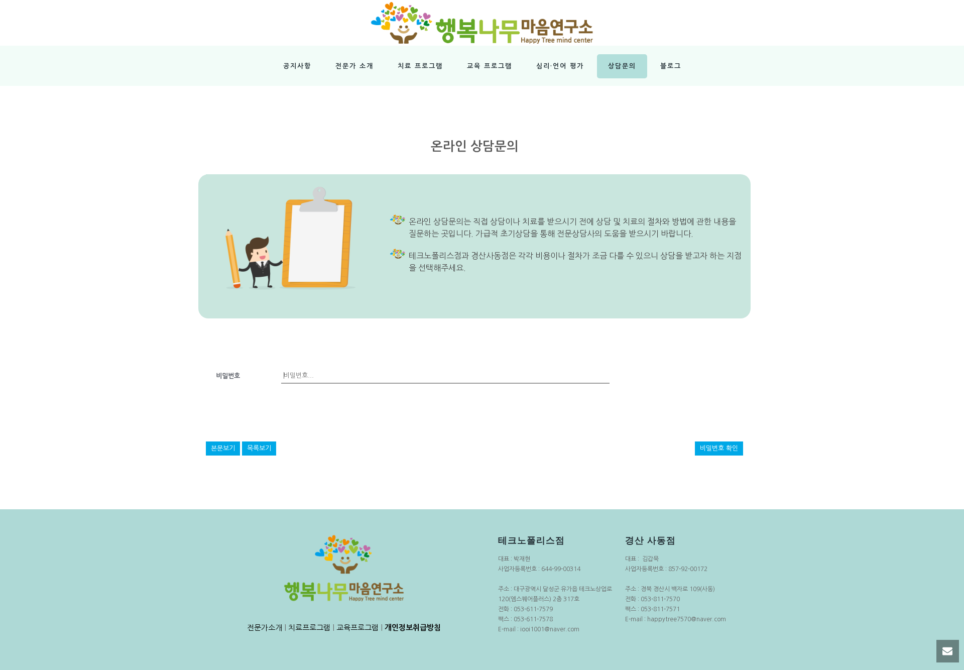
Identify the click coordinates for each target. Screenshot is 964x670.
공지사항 (297, 66)
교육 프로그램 (489, 66)
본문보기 (223, 448)
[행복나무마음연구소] (482, 22)
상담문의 (622, 66)
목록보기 (259, 448)
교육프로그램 (357, 627)
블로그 (670, 66)
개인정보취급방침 (413, 627)
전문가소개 (264, 627)
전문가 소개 (354, 66)
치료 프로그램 (420, 66)
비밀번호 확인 (719, 448)
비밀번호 (228, 376)
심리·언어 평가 (560, 66)
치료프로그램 (309, 627)
